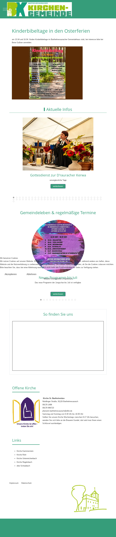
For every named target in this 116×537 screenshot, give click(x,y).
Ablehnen (31, 274)
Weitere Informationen (53, 279)
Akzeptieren (11, 274)
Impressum (67, 279)
